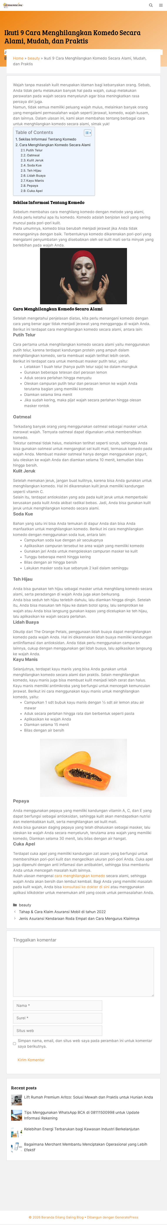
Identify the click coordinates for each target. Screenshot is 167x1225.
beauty (34, 58)
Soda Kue (34, 165)
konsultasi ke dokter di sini (86, 887)
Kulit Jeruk (35, 160)
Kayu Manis (35, 181)
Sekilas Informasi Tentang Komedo (47, 139)
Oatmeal (33, 155)
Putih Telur (34, 150)
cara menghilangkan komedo (80, 876)
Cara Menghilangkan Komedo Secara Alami (54, 145)
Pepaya (32, 186)
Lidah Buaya (36, 176)
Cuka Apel (35, 191)
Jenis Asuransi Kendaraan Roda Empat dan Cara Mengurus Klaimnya (79, 918)
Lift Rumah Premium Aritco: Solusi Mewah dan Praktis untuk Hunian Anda (88, 1097)
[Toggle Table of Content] (85, 133)
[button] (151, 5)
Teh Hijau (34, 171)
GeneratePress (126, 1217)
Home (18, 58)
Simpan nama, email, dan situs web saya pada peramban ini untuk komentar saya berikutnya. (85, 1044)
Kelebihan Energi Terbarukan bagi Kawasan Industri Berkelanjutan (81, 1129)
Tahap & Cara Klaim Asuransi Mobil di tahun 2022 (62, 912)
